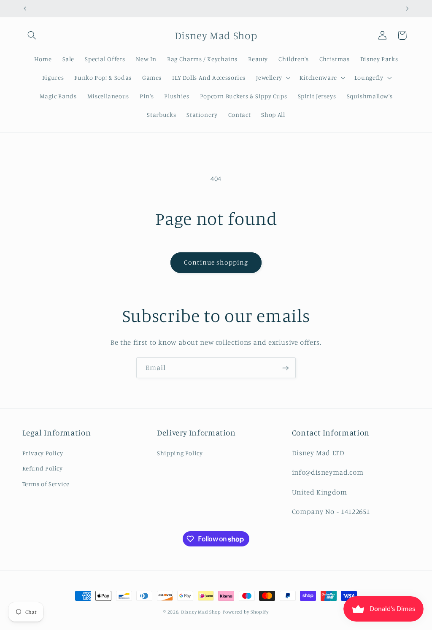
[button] (32, 35)
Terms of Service (46, 483)
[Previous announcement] (25, 8)
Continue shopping (216, 262)
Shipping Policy (179, 453)
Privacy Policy (42, 453)
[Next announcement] (407, 8)
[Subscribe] (285, 367)
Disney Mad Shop (201, 612)
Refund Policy (42, 468)
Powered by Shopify (246, 612)
